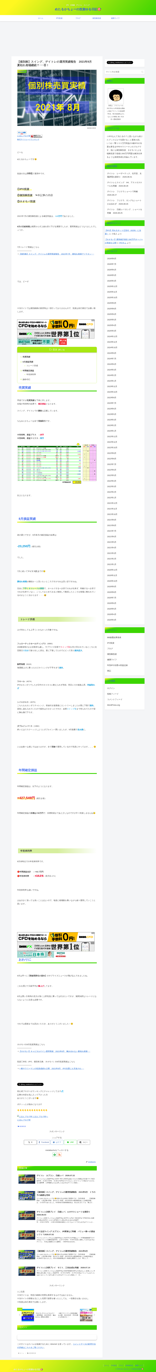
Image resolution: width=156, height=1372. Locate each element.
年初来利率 (31, 374)
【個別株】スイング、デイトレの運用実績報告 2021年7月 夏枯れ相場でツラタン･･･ (56, 254)
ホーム (106, 1365)
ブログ (121, 1365)
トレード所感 (32, 366)
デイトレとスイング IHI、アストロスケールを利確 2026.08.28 (124, 184)
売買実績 (26, 357)
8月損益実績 (28, 362)
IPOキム (122, 243)
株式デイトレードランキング (28, 139)
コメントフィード (114, 699)
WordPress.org (113, 705)
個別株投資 (23, 1126)
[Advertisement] (78, 39)
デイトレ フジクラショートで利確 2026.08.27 (123, 193)
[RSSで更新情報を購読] (59, 1154)
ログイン (111, 688)
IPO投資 (114, 1365)
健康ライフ (139, 1365)
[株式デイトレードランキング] (36, 136)
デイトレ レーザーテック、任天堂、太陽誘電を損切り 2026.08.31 (124, 175)
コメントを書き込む (57, 1337)
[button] (83, 1142)
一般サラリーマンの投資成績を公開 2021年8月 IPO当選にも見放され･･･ (51, 1068)
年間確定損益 (28, 371)
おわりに (26, 379)
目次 (55, 349)
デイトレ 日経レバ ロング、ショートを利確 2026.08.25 (124, 211)
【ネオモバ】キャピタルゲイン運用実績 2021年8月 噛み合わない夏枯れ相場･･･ (54, 1051)
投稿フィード (113, 694)
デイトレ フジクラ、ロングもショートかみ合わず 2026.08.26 (124, 202)
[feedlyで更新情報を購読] (54, 1154)
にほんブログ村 (24, 136)
